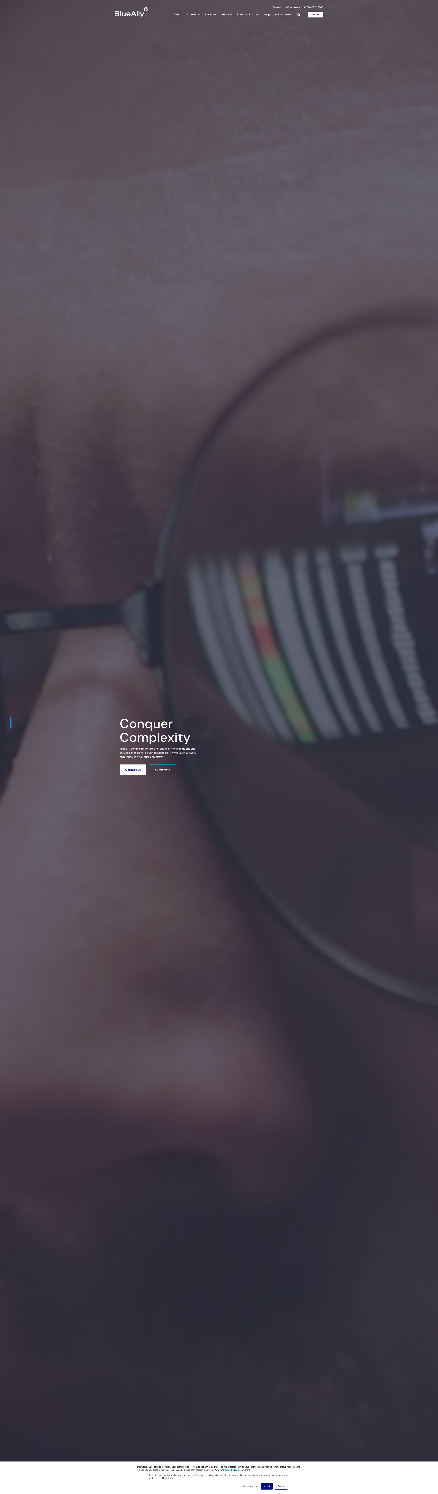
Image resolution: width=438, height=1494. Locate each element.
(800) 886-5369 (313, 7)
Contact (315, 14)
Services (210, 14)
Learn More (163, 769)
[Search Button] (298, 14)
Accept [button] (266, 1486)
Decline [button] (281, 1486)
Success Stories (248, 14)
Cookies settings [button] (251, 1486)
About (177, 14)
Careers (276, 7)
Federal (227, 14)
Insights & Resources (278, 14)
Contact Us (133, 770)
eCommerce (293, 7)
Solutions (193, 14)
